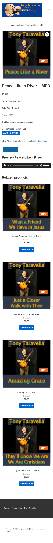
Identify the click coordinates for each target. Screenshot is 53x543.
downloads (19, 25)
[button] (47, 34)
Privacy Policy (17, 508)
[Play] (5, 165)
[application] (26, 165)
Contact (6, 508)
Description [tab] (10, 149)
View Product (26, 249)
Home (12, 25)
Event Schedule (30, 508)
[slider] (46, 165)
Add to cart (10, 133)
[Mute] (41, 165)
